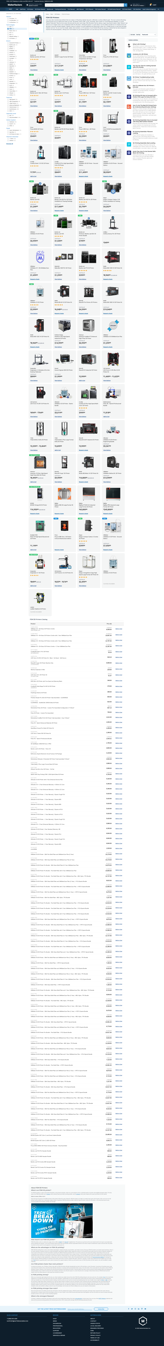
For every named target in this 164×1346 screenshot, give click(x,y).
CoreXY (12, 123)
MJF (11, 34)
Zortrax (12, 95)
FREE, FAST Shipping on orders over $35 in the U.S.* (19, 1)
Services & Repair (59, 1335)
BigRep (12, 46)
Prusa (11, 77)
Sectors (8, 16)
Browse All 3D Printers (13, 13)
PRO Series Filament (100, 9)
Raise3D (12, 81)
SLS (11, 32)
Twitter (131, 1308)
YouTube (145, 1308)
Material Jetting (14, 36)
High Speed (13, 99)
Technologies (10, 25)
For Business (13, 22)
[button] (34, 5)
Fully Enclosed (14, 107)
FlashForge (13, 56)
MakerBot (12, 66)
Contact (93, 1321)
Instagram (135, 1308)
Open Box (12, 132)
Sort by (138, 34)
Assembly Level (11, 113)
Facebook (128, 1308)
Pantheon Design (14, 73)
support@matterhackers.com (17, 1321)
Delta (11, 125)
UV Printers (13, 38)
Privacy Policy (95, 1335)
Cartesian (12, 122)
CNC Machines (137, 9)
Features (9, 97)
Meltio (11, 68)
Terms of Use (95, 1338)
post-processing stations (98, 1257)
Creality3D (13, 50)
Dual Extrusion (14, 109)
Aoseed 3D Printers (15, 42)
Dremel (12, 52)
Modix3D (12, 71)
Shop (55, 1318)
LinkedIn (138, 1308)
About (92, 1318)
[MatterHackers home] (14, 5)
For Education (13, 20)
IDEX (11, 111)
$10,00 (66, 1242)
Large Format (13, 103)
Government (57, 1333)
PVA (34, 1260)
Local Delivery (95, 1326)
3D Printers (30, 9)
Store (51, 14)
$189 (60, 1242)
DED (11, 26)
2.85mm (12, 140)
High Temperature (14, 101)
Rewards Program (97, 1328)
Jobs (92, 1330)
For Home (13, 18)
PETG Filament (89, 9)
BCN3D (12, 48)
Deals (8, 128)
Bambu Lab (50, 9)
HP (11, 60)
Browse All (9, 143)
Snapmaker (13, 83)
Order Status (95, 1323)
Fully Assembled (14, 117)
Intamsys (12, 62)
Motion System (11, 120)
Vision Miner (13, 91)
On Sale (133, 34)
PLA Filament (71, 9)
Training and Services (60, 9)
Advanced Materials (15, 105)
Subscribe (101, 1309)
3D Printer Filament (40, 9)
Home (47, 14)
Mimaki (12, 69)
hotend (48, 1194)
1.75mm (12, 138)
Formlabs (12, 58)
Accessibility (94, 1340)
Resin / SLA (13, 30)
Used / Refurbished (15, 130)
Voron (11, 89)
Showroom (57, 1323)
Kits (11, 115)
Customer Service (39, 1)
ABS (106, 1280)
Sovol (11, 85)
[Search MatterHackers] (125, 5)
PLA (104, 1277)
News (55, 1321)
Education (56, 1328)
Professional (58, 1326)
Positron (12, 75)
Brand (8, 41)
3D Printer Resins (126, 9)
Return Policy (95, 1333)
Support (56, 1330)
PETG (102, 1280)
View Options (33, 70)
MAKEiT (12, 64)
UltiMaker (12, 87)
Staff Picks (22, 9)
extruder (78, 1194)
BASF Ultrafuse (102, 1298)
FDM (11, 28)
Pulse (11, 79)
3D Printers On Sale (15, 134)
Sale (17, 9)
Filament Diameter (12, 136)
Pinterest (141, 1308)
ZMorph (12, 93)
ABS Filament (80, 9)
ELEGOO (12, 54)
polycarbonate (78, 1298)
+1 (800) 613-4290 (48, 1)
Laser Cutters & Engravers (149, 9)
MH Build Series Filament (114, 9)
